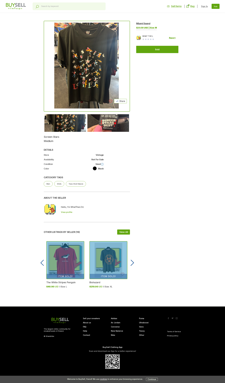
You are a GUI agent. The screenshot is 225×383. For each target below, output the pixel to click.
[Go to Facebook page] (168, 317)
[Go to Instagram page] (176, 317)
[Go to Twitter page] (172, 317)
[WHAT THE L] (50, 209)
